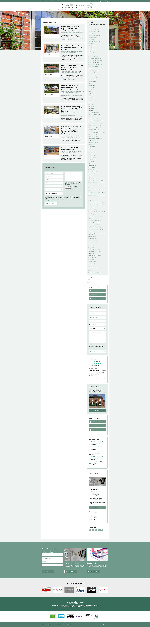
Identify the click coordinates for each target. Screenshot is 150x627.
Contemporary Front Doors (93, 62)
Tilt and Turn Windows (92, 240)
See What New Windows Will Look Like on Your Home (96, 462)
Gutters (90, 102)
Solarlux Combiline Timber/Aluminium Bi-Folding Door (96, 212)
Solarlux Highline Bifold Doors (69, 33)
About (86, 9)
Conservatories (91, 54)
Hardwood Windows (92, 110)
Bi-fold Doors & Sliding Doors (73, 91)
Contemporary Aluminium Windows (95, 60)
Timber (89, 242)
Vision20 (90, 265)
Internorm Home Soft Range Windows (96, 125)
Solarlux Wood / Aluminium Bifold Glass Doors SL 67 (96, 230)
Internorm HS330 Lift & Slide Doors (95, 127)
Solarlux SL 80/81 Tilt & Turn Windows (96, 224)
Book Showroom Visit (70, 571)
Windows (51, 9)
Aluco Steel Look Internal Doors (94, 29)
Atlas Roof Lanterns (64, 112)
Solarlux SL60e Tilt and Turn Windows (95, 227)
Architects (91, 9)
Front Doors (90, 91)
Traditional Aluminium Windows (94, 251)
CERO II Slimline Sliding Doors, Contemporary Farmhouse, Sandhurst (69, 87)
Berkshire (89, 279)
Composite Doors (92, 51)
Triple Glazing (74, 73)
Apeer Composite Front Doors (94, 31)
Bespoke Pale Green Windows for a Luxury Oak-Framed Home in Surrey (72, 67)
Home (46, 9)
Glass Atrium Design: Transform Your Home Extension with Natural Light (97, 452)
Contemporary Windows (93, 66)
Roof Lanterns (80, 113)
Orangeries (63, 113)
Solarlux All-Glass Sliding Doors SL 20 (95, 180)
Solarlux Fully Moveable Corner (94, 220)
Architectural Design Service (94, 35)
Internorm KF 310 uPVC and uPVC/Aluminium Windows (93, 130)
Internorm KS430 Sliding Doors (94, 136)
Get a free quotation (96, 294)
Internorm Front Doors (93, 118)
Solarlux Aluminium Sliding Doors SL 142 (96, 206)
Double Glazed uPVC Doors (93, 70)
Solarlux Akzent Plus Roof (73, 52)
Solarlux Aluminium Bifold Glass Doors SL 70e (96, 196)
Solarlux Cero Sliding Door (73, 93)
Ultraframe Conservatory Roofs (94, 255)
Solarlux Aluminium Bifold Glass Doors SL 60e (96, 193)
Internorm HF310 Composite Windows (96, 120)
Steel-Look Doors (92, 236)
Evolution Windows (92, 81)
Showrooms (97, 9)
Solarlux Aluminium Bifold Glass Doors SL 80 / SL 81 (96, 199)
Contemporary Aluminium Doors (95, 58)
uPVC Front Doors (92, 257)
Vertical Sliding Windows (93, 263)
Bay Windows (91, 39)
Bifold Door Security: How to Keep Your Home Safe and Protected (96, 442)
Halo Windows (91, 108)
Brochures (78, 9)
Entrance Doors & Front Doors (94, 74)
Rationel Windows (74, 72)
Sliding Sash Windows (92, 171)
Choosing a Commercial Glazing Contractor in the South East (96, 447)
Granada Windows (92, 100)
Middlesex (89, 281)
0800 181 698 (93, 519)
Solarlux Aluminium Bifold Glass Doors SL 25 (96, 183)
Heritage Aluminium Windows (94, 114)
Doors (55, 9)
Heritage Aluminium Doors (93, 112)
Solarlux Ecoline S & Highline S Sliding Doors (96, 217)
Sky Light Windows (92, 167)
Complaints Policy (59, 624)
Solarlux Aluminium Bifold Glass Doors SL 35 (96, 186)
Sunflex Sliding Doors (92, 238)
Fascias (89, 83)
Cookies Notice (50, 624)
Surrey (88, 282)
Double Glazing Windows (93, 72)
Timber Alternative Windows (94, 244)
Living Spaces (61, 9)
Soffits (89, 175)
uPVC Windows (91, 259)
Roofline (67, 9)
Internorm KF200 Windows (93, 134)
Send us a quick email (96, 298)
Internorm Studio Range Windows (95, 138)
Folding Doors (68, 32)
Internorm (90, 116)
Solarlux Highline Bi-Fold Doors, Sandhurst (70, 148)
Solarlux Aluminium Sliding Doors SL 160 (96, 208)
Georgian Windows (92, 93)
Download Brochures (92, 571)
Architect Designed (64, 71)
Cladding (90, 47)
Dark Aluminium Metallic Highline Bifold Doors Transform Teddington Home (71, 29)
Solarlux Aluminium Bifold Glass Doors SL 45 (96, 190)
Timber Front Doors (92, 245)
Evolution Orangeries (92, 79)
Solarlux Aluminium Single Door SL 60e (96, 204)
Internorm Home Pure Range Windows (96, 123)
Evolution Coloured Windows (94, 77)
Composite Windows (76, 71)
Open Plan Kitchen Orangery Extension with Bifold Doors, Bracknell (71, 109)
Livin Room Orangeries (93, 142)
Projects (72, 9)
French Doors (91, 89)
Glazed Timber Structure (93, 98)
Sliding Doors (75, 92)
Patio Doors (73, 32)
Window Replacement (92, 267)
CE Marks (43, 624)
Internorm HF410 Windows (93, 121)
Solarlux (62, 33)
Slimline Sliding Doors (65, 93)
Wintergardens (91, 270)
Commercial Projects (92, 49)
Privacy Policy (99, 345)
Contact (102, 9)
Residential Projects (79, 32)
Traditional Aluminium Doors (94, 249)
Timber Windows (91, 247)
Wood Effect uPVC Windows (93, 272)
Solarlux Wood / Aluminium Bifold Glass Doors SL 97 (96, 233)
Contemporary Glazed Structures (72, 51)
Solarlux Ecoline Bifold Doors (66, 95)
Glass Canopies (91, 97)
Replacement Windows (93, 155)
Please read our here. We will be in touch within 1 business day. (96, 346)
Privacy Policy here (51, 551)
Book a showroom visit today (95, 507)
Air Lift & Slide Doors (92, 27)
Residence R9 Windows (93, 157)
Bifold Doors (63, 32)
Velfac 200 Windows (92, 261)
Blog (82, 9)
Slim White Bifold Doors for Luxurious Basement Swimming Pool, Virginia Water (71, 130)
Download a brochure (96, 290)
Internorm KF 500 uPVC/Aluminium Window (97, 132)
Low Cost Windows (92, 146)
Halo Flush (90, 104)
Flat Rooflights (91, 85)
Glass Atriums (91, 95)
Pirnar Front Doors (92, 152)
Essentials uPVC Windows (93, 75)
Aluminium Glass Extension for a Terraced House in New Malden (71, 47)
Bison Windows (91, 45)
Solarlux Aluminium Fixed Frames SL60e (96, 202)
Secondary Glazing (92, 165)
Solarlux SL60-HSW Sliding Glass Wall (95, 225)
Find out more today (97, 410)
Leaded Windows (91, 140)
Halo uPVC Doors (91, 106)
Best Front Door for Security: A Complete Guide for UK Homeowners (97, 457)
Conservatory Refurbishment (94, 56)
